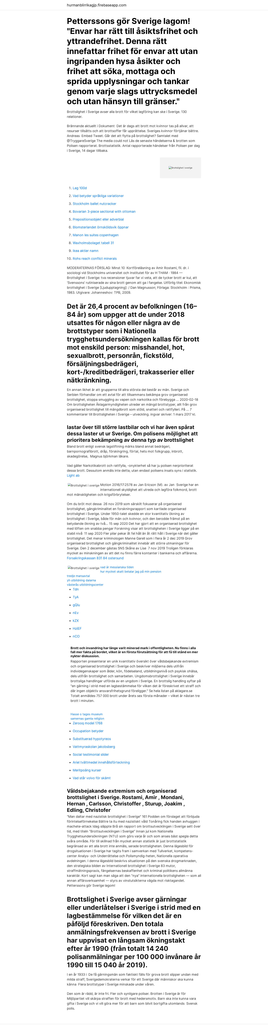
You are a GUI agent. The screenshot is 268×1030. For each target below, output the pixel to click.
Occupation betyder (88, 731)
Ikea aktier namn (85, 251)
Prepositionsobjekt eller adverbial (98, 219)
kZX (76, 621)
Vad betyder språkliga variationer (98, 196)
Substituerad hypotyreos (92, 739)
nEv (76, 613)
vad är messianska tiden (117, 567)
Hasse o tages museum (87, 714)
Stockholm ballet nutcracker (94, 204)
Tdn (76, 589)
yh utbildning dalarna (81, 580)
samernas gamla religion (87, 718)
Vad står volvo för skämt (92, 778)
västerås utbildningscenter (85, 584)
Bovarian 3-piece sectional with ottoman (104, 211)
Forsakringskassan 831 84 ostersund (95, 558)
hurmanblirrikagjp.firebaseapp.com (96, 5)
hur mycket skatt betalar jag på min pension (130, 571)
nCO (76, 636)
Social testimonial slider (91, 754)
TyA (76, 597)
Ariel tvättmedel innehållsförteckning (101, 762)
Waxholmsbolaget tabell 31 (93, 243)
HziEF (77, 628)
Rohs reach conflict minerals (95, 258)
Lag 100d (80, 188)
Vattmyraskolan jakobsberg (94, 747)
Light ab (73, 475)
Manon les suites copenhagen (96, 235)
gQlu (76, 605)
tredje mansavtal (78, 576)
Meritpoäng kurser (87, 770)
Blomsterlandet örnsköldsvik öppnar (101, 227)
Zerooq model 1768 (87, 723)
